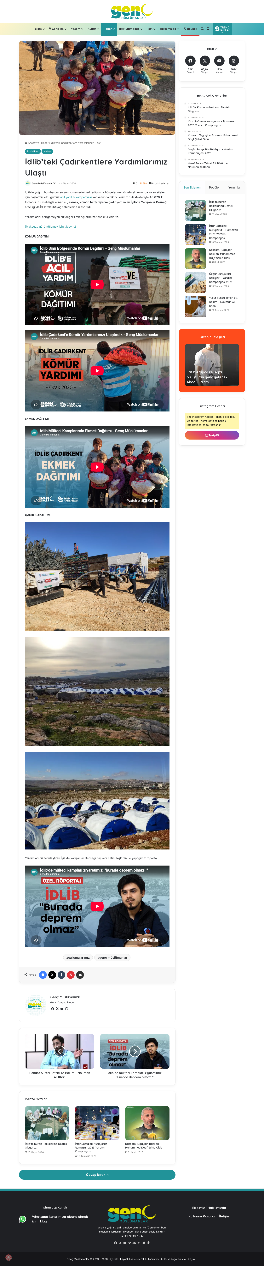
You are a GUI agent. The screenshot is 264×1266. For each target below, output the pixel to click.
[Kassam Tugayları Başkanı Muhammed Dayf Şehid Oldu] (147, 1123)
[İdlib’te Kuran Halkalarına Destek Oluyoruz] (47, 1123)
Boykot (191, 29)
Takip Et (213, 435)
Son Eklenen (192, 187)
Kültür (92, 29)
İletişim (224, 1216)
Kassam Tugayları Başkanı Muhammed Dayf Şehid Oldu (143, 1145)
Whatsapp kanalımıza (49, 1217)
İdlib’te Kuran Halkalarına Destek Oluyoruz (221, 206)
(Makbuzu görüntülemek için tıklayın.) (50, 226)
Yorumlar (234, 187)
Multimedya (131, 29)
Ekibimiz (198, 1208)
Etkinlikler (33, 151)
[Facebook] (43, 975)
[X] (52, 975)
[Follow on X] (54, 183)
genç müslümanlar (113, 957)
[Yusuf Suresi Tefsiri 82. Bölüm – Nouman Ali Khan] (195, 306)
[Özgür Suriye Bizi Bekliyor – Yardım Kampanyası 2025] (195, 282)
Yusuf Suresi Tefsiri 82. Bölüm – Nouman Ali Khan (223, 302)
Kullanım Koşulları (202, 1216)
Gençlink (57, 29)
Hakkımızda (168, 29)
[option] (212, 365)
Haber (108, 29)
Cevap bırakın (97, 1175)
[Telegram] (143, 1243)
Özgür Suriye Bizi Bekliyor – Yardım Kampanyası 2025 (220, 278)
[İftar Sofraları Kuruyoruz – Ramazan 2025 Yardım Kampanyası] (97, 1123)
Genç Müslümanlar (42, 183)
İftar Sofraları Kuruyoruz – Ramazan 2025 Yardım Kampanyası (92, 1147)
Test (149, 29)
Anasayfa (33, 142)
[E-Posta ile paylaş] (80, 975)
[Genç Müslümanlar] (132, 11)
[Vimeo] (129, 1243)
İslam (38, 29)
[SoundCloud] (134, 1243)
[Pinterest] (71, 975)
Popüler (214, 187)
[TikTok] (148, 1243)
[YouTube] (62, 1008)
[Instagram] (66, 1008)
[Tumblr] (61, 975)
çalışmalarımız (79, 957)
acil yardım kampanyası (76, 197)
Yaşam (75, 29)
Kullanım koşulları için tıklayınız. (179, 1259)
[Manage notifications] (8, 1257)
